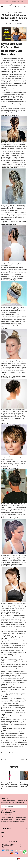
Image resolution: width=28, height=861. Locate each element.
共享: (2, 752)
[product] (3, 859)
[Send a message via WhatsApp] (25, 852)
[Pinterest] (9, 752)
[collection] (10, 859)
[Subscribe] (25, 806)
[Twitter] (12, 752)
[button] (25, 6)
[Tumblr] (16, 841)
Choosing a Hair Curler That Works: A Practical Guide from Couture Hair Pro (9, 785)
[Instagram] (14, 841)
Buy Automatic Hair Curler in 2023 (17, 376)
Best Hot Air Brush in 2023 (14, 422)
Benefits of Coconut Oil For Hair (16, 98)
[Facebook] (6, 752)
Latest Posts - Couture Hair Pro (14, 12)
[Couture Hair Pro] (14, 6)
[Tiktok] (18, 841)
